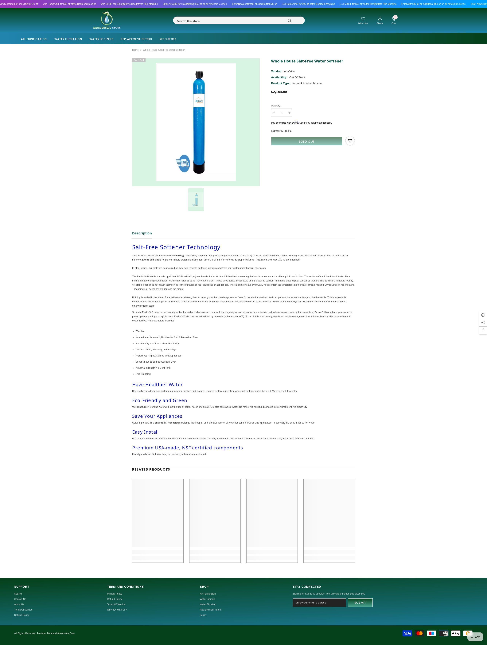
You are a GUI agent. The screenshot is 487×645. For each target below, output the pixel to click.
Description (142, 233)
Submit (360, 602)
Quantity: (276, 105)
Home (135, 50)
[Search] (243, 20)
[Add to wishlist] (350, 140)
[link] (157, 552)
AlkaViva (289, 71)
